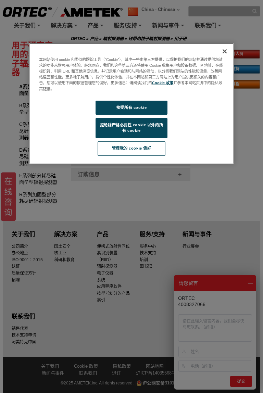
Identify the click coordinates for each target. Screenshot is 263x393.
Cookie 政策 (162, 83)
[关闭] (224, 51)
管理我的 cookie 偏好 (131, 148)
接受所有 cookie (131, 107)
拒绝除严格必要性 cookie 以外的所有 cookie (131, 127)
